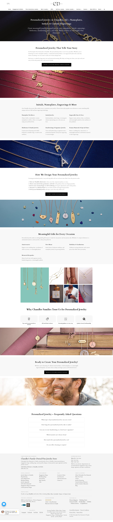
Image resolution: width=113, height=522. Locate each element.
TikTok (41, 512)
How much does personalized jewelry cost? (56, 440)
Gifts (40, 482)
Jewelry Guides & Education (81, 483)
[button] (8, 3)
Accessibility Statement (74, 510)
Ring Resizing (24, 476)
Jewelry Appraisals (25, 482)
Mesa (52, 494)
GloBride (89, 501)
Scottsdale (56, 494)
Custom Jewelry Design (26, 487)
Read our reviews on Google (51, 503)
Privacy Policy (73, 512)
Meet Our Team (79, 476)
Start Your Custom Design (56, 194)
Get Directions (60, 476)
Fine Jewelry (42, 478)
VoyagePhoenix (83, 503)
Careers (77, 478)
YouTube (36, 512)
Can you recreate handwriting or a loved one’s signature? (56, 430)
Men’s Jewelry (42, 480)
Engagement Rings (43, 475)
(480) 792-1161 (24, 468)
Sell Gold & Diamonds (26, 483)
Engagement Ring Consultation (28, 485)
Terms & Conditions (84, 510)
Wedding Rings (42, 476)
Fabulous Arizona (75, 503)
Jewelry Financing (79, 480)
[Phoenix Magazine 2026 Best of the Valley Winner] (28, 505)
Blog (76, 485)
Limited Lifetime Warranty (81, 482)
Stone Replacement (25, 478)
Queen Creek (67, 494)
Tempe (60, 494)
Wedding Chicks (83, 500)
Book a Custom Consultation (56, 372)
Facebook (30, 512)
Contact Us (59, 480)
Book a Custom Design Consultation (56, 64)
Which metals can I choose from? (57, 435)
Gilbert (48, 494)
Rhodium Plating (25, 480)
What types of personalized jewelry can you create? (56, 420)
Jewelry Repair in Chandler (27, 475)
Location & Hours (61, 475)
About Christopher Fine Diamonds (83, 475)
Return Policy (80, 512)
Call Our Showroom (61, 478)
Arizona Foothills (74, 501)
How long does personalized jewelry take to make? (56, 425)
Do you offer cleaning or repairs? (56, 445)
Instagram (24, 512)
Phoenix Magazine (74, 500)
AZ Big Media (82, 501)
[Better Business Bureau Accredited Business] (23, 505)
